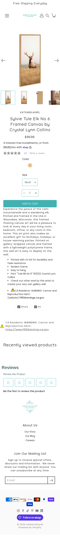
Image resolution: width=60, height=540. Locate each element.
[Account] (41, 15)
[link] (16, 153)
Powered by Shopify (30, 527)
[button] (47, 16)
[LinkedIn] (41, 510)
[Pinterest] (32, 510)
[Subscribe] (51, 480)
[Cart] (54, 15)
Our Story (30, 431)
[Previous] (3, 60)
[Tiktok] (27, 510)
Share (24, 306)
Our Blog (30, 436)
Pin (39, 306)
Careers (30, 440)
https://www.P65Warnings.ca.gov (27, 329)
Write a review (37, 153)
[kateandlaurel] (30, 15)
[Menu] (7, 15)
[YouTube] (37, 510)
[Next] (56, 60)
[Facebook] (23, 510)
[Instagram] (18, 510)
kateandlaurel (34, 524)
